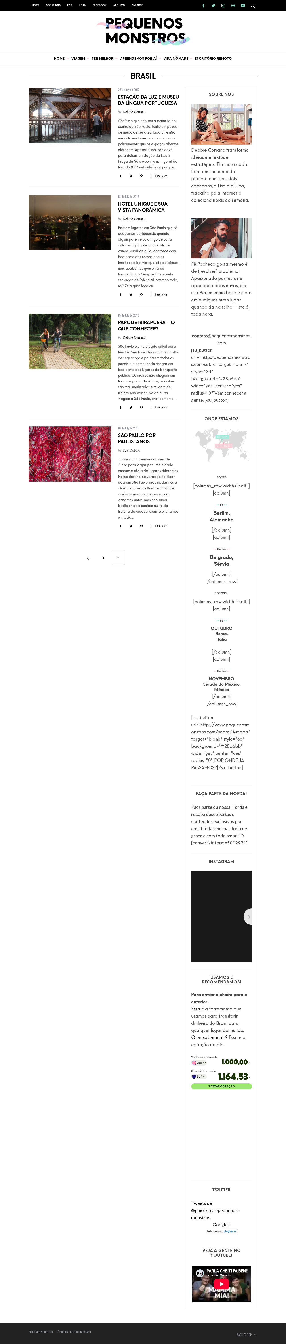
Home (36, 5)
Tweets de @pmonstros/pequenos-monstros (215, 1210)
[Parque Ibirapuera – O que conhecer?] (70, 341)
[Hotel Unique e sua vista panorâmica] (70, 222)
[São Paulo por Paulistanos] (70, 454)
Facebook (100, 5)
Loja (82, 5)
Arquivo (119, 5)
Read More (161, 176)
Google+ (221, 1224)
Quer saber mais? (209, 1038)
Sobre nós (53, 5)
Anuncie (137, 5)
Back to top (244, 1334)
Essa (195, 1009)
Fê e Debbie (131, 450)
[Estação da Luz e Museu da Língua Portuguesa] (70, 115)
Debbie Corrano (134, 111)
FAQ (70, 5)
